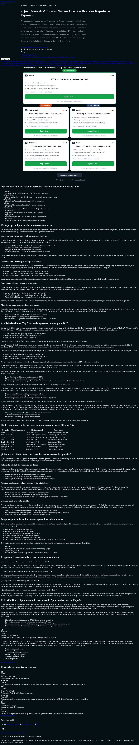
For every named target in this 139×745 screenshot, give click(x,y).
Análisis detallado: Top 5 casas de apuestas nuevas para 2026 (104, 61)
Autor (3, 4)
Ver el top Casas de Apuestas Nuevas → (34, 47)
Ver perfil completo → (8, 662)
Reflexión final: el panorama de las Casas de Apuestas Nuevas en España (55, 65)
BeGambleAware (27, 724)
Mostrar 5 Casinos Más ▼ (69, 175)
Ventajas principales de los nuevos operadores (67, 61)
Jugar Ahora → (69, 97)
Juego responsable (19, 733)
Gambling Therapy (11, 724)
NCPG (37, 724)
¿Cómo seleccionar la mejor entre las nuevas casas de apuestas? (64, 63)
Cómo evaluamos (7, 733)
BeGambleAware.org (80, 180)
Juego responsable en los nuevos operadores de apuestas (106, 63)
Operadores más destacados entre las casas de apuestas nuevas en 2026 (25, 61)
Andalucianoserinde (8, 2)
